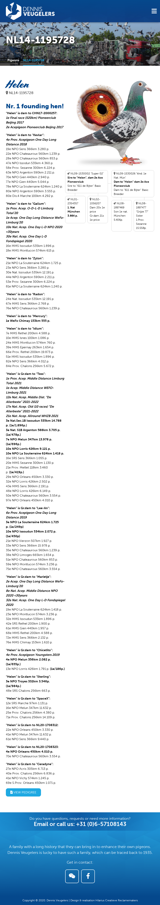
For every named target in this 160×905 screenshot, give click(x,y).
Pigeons (13, 60)
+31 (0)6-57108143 (101, 824)
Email (41, 824)
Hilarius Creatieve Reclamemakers (116, 900)
